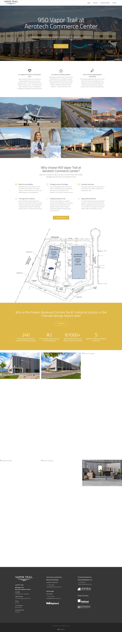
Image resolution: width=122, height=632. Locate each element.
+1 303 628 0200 (81, 582)
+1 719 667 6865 (50, 585)
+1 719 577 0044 (50, 596)
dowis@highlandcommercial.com (53, 587)
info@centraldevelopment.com (85, 584)
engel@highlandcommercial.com (53, 598)
